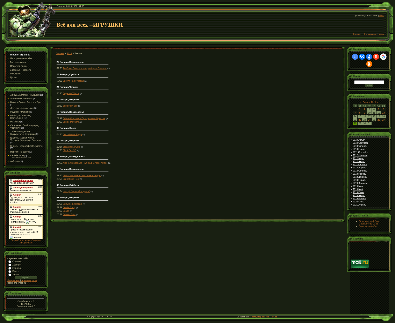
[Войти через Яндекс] (376, 57)
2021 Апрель (359, 204)
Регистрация (370, 34)
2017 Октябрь (360, 164)
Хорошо (16, 264)
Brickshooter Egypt (72, 134)
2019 (69, 53)
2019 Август (359, 195)
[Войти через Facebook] (369, 57)
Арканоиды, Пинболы (21, 98)
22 (360, 120)
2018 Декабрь (360, 177)
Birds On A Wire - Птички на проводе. (82, 175)
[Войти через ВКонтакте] (362, 57)
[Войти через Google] (383, 56)
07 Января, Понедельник (71, 156)
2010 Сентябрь (360, 143)
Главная (357, 34)
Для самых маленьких (22, 108)
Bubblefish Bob (70, 106)
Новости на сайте (19, 151)
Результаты (13, 280)
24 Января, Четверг (67, 87)
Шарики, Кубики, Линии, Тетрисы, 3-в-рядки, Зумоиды (25, 138)
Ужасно (16, 274)
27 (383, 120)
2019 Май (358, 189)
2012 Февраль (360, 155)
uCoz (274, 317)
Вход (381, 34)
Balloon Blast (69, 214)
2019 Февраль (360, 183)
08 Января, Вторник (68, 140)
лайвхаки (15, 161)
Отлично (16, 261)
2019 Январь (359, 180)
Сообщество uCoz (368, 223)
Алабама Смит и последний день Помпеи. (85, 68)
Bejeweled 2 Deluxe (72, 204)
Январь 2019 (369, 102)
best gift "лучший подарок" (76, 191)
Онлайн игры (17, 155)
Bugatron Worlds (71, 93)
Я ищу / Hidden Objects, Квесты (26, 146)
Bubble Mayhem (71, 122)
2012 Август (359, 161)
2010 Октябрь (360, 146)
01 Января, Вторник (68, 197)
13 (383, 113)
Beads (66, 211)
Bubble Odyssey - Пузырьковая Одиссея (84, 118)
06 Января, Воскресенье (70, 169)
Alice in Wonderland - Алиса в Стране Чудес (85, 163)
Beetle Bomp (69, 207)
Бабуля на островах (73, 81)
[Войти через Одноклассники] (369, 64)
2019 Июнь (358, 192)
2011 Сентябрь (360, 152)
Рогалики (15, 121)
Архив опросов (29, 280)
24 (369, 120)
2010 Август (359, 140)
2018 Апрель (359, 167)
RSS (381, 15)
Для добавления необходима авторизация (26, 241)
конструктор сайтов (259, 317)
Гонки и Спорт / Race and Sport (26, 102)
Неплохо (16, 268)
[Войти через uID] (355, 57)
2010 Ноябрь (359, 149)
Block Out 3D (69, 150)
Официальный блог (369, 221)
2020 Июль (358, 201)
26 (379, 120)
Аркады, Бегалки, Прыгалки (24, 95)
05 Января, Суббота (68, 185)
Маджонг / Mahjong (20, 111)
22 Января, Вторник (68, 99)
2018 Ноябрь (359, 174)
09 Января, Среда (66, 128)
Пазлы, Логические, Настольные (20, 116)
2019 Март (358, 186)
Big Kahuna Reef (71, 179)
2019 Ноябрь (359, 198)
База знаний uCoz (368, 226)
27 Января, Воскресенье (70, 62)
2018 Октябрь (360, 170)
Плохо (15, 271)
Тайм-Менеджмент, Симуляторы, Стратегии (23, 132)
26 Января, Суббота (68, 74)
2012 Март (358, 158)
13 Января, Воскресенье (70, 112)
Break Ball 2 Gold (71, 147)
